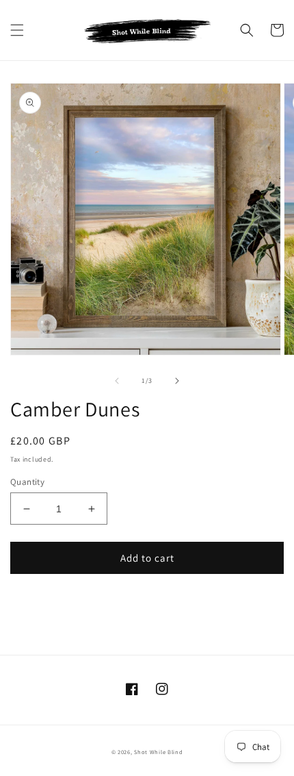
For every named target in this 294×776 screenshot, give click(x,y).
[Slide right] (177, 381)
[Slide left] (117, 381)
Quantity (27, 482)
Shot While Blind (158, 751)
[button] (17, 30)
